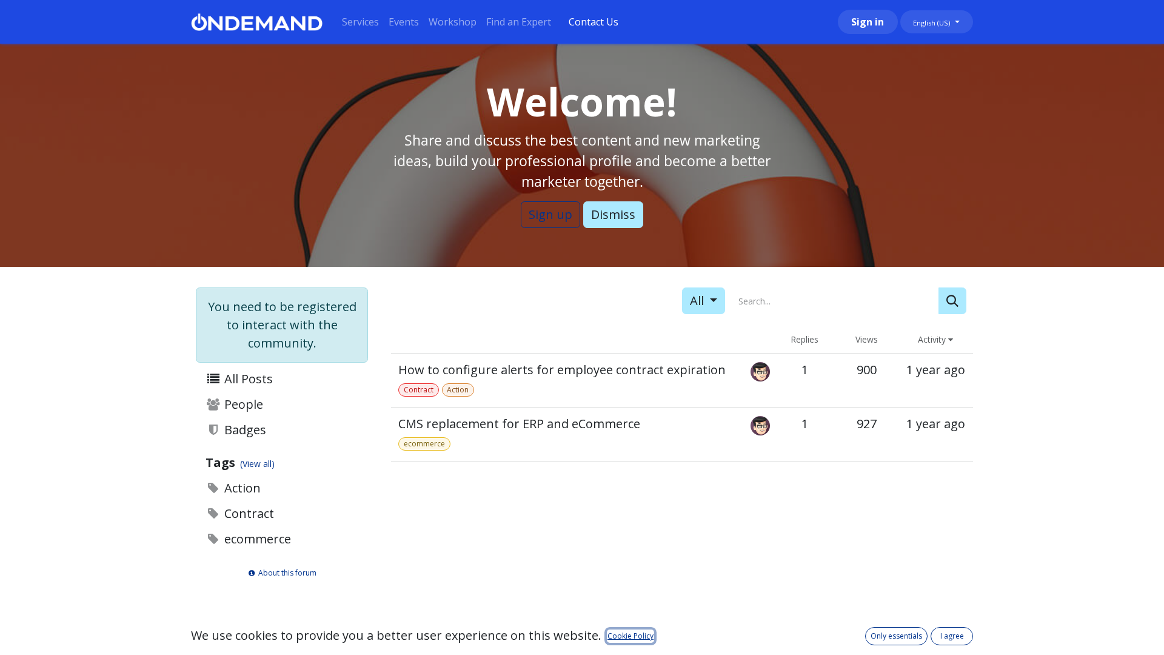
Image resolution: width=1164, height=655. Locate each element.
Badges (243, 430)
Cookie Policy (630, 636)
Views (866, 339)
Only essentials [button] (896, 636)
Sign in (867, 22)
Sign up (550, 214)
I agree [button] (952, 636)
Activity (933, 339)
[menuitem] (360, 22)
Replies (804, 339)
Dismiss (613, 214)
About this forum (286, 573)
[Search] (952, 300)
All (698, 300)
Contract (247, 513)
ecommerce (256, 539)
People (242, 404)
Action (241, 488)
